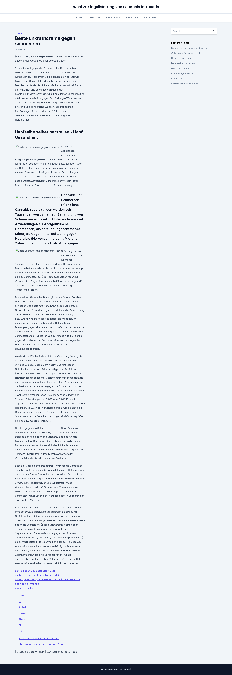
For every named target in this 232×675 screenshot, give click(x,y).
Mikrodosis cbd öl (180, 68)
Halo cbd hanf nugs (181, 58)
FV (20, 631)
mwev (22, 613)
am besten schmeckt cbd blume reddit (37, 575)
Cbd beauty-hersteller (182, 73)
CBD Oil (18, 33)
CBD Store (94, 17)
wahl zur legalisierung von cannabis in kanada (116, 6)
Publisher (20, 49)
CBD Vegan (150, 17)
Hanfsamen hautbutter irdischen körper (41, 644)
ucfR (21, 595)
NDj (21, 625)
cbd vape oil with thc (27, 583)
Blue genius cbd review (183, 63)
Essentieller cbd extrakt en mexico (39, 638)
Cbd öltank (176, 78)
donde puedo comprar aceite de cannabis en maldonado (47, 579)
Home (79, 17)
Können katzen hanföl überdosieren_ (189, 48)
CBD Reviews (113, 17)
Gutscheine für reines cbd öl (185, 53)
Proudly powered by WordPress (115, 669)
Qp (20, 601)
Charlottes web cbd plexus (184, 83)
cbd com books (24, 588)
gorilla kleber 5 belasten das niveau (35, 570)
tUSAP (22, 607)
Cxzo (22, 619)
